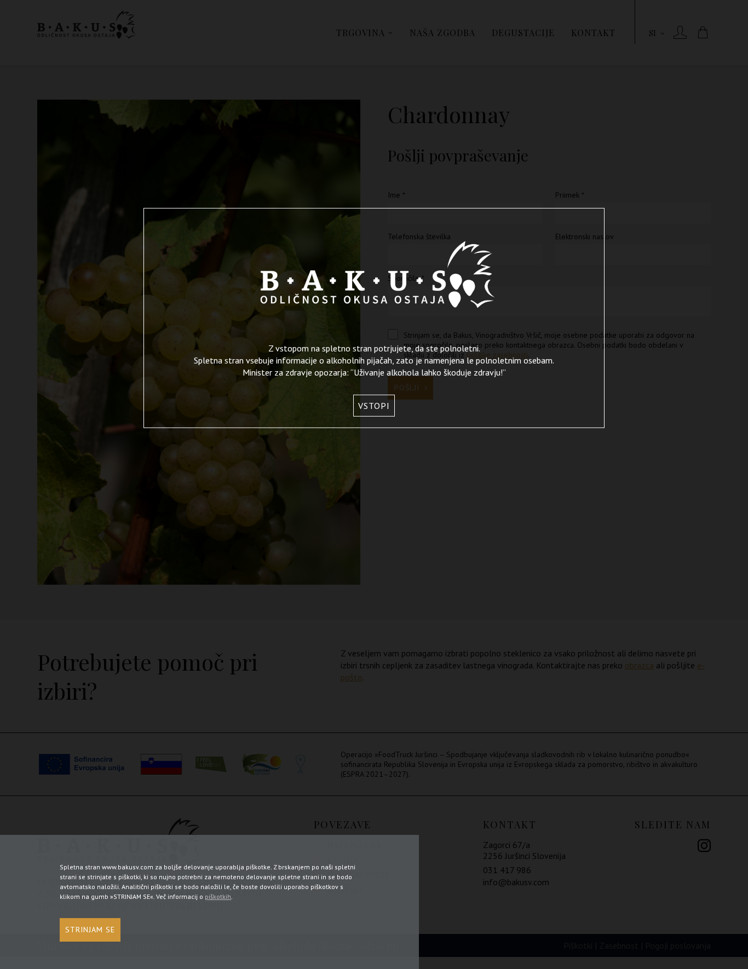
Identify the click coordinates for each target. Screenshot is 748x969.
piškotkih (218, 896)
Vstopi (374, 405)
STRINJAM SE (90, 930)
